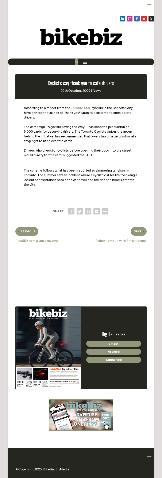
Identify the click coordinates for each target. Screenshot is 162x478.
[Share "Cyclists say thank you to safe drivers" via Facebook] (71, 211)
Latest (114, 344)
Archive (114, 352)
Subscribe (114, 360)
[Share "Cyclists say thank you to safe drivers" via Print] (105, 211)
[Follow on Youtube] (144, 18)
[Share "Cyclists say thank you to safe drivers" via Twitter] (80, 211)
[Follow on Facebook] (137, 18)
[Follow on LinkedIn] (122, 18)
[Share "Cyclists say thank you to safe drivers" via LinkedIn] (88, 211)
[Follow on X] (151, 18)
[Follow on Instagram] (129, 18)
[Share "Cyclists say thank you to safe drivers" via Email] (96, 211)
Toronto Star (80, 108)
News (97, 91)
